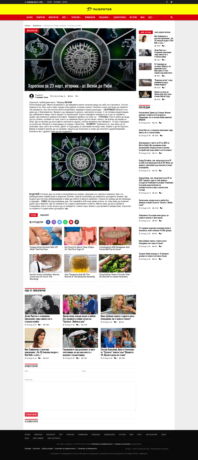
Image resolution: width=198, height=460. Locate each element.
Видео (163, 434)
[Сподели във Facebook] (48, 222)
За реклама (57, 2)
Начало (49, 2)
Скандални (103, 17)
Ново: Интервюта (54, 438)
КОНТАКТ (64, 2)
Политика (75, 17)
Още (150, 17)
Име (27, 371)
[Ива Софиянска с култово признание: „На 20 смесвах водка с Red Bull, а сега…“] (42, 347)
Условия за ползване (123, 444)
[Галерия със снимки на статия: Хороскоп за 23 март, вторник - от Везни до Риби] (80, 59)
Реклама (28, 448)
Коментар (29, 379)
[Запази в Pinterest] (71, 222)
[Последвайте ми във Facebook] (167, 2)
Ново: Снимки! (38, 438)
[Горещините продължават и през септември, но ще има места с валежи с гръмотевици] (80, 347)
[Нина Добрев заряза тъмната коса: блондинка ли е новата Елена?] (118, 314)
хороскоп (44, 215)
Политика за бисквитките (87, 448)
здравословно (119, 17)
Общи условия (47, 448)
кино (142, 17)
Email (84, 371)
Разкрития (40, 17)
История (133, 17)
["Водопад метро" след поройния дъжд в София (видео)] (145, 86)
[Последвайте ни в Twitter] (171, 2)
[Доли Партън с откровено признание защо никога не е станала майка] (42, 314)
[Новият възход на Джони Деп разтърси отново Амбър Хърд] (145, 97)
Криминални (90, 17)
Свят (64, 17)
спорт (139, 434)
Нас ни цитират (151, 434)
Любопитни (53, 17)
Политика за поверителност (102, 444)
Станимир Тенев (41, 97)
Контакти (36, 448)
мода (27, 438)
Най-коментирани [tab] (162, 32)
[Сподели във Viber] (54, 222)
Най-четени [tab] (146, 32)
